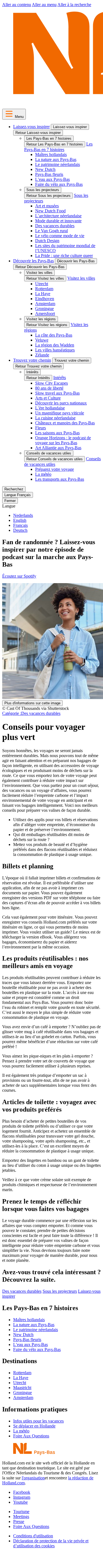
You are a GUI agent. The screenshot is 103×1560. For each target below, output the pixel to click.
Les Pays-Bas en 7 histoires (48, 138)
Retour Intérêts (38, 378)
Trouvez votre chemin (32, 360)
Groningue (44, 308)
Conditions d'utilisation (33, 1535)
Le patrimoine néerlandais (57, 164)
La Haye (42, 293)
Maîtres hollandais (51, 154)
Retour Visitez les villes (45, 278)
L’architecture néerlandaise (58, 215)
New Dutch (45, 169)
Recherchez (13, 489)
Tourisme (21, 1511)
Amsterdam (45, 303)
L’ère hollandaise (50, 408)
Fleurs (40, 427)
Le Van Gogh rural (51, 230)
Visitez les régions (41, 319)
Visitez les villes (39, 273)
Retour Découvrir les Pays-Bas (40, 267)
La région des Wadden (54, 345)
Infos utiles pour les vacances (38, 1421)
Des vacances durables (54, 225)
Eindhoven (44, 298)
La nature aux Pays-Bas (55, 159)
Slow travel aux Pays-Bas (57, 393)
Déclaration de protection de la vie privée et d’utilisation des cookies (50, 1543)
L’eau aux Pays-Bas (52, 179)
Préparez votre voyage (54, 469)
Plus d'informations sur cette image (32, 703)
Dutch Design (47, 240)
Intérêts (32, 372)
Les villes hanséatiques (55, 350)
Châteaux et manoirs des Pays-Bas (65, 423)
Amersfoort (45, 313)
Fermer (10, 501)
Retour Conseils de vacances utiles (54, 459)
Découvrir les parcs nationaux (61, 403)
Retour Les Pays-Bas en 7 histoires (54, 144)
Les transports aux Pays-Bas (59, 479)
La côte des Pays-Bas (53, 335)
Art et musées (47, 205)
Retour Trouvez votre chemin (38, 366)
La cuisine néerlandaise (55, 418)
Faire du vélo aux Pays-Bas (59, 184)
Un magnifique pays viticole (59, 413)
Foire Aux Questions (31, 1436)
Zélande (42, 355)
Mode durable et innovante (58, 220)
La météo (43, 474)
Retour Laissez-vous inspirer (38, 133)
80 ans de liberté (49, 388)
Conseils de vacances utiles (48, 453)
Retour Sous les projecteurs (48, 196)
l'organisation (33, 1478)
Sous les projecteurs (42, 190)
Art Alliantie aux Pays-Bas (58, 447)
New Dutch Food (50, 210)
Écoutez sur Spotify (19, 576)
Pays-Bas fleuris (49, 174)
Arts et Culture (48, 398)
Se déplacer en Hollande (34, 1426)
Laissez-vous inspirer (31, 126)
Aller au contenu (16, 4)
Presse (18, 1521)
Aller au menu (44, 4)
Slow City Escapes (51, 383)
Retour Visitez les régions (46, 325)
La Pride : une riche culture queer (64, 255)
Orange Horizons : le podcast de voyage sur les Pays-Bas (63, 440)
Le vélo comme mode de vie (59, 235)
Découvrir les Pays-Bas (33, 260)
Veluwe (41, 340)
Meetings (21, 1516)
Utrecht (41, 283)
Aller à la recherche (74, 4)
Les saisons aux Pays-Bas (57, 432)
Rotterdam (44, 288)
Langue (8, 506)
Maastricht (22, 1387)
